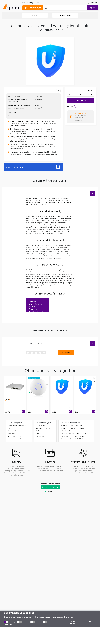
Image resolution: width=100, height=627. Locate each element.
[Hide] (92, 193)
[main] (11, 7)
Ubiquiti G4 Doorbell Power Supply (73, 428)
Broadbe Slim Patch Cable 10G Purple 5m (75, 439)
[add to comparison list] (55, 90)
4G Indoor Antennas (43, 428)
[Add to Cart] (23, 411)
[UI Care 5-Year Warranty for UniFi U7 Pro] (62, 384)
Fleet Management (14, 439)
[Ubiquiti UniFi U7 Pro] (38, 384)
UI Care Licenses (65, 15)
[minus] (69, 95)
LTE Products (12, 428)
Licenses (11, 116)
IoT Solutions (12, 433)
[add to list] (59, 90)
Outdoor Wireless (14, 431)
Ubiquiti (34, 15)
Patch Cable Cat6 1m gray (69, 431)
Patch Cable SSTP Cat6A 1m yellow (72, 436)
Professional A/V (41, 431)
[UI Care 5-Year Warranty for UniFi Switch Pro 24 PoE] (85, 384)
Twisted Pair (40, 436)
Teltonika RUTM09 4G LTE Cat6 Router (74, 433)
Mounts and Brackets (15, 436)
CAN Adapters (40, 439)
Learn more (68, 617)
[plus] (92, 95)
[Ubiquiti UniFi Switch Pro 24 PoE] (15, 384)
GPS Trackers (40, 426)
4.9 (31, 392)
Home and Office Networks (17, 426)
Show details (8, 625)
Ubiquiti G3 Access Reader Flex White (73, 426)
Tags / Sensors (41, 433)
